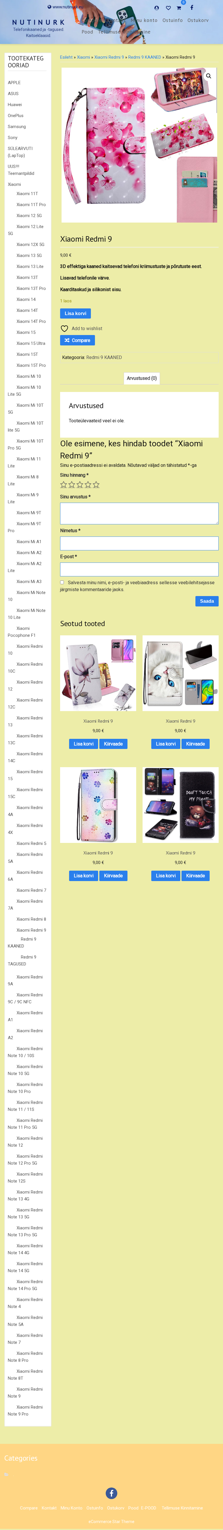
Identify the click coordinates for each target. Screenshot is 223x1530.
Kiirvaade (113, 744)
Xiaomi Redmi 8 (31, 919)
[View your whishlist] (169, 7)
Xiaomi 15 (26, 332)
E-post (68, 556)
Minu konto (144, 20)
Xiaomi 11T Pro (31, 204)
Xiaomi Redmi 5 (31, 843)
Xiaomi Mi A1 (29, 541)
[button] (209, 76)
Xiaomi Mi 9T (29, 512)
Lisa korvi (75, 313)
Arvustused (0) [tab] (142, 378)
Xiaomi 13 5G (29, 255)
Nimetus (70, 530)
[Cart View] (179, 9)
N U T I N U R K (38, 22)
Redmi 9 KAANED (144, 57)
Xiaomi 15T (27, 354)
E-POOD (148, 1508)
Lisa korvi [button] (83, 744)
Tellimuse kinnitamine (124, 32)
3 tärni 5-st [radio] (79, 484)
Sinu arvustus (75, 496)
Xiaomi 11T (27, 193)
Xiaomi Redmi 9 (31, 930)
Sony (12, 137)
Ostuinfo (173, 20)
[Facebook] (191, 7)
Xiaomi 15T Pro (31, 365)
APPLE (14, 82)
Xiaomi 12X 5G (30, 244)
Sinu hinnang (74, 475)
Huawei (15, 104)
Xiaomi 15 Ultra (31, 343)
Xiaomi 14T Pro (31, 321)
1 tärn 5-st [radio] (63, 484)
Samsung (17, 126)
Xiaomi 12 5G (29, 215)
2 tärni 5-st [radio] (71, 484)
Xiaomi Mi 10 (29, 376)
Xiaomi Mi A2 (29, 552)
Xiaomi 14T (27, 310)
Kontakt (116, 20)
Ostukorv (198, 20)
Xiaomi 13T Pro (31, 288)
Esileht (66, 57)
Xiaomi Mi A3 (29, 581)
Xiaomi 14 (26, 299)
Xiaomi (14, 184)
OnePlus (16, 115)
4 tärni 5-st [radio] (87, 484)
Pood (87, 32)
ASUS (13, 93)
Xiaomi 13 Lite (30, 266)
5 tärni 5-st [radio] (96, 484)
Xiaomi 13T (27, 277)
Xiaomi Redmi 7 (31, 890)
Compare (92, 20)
